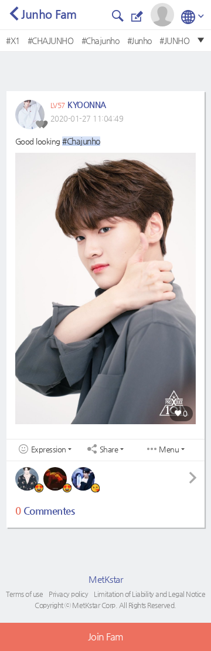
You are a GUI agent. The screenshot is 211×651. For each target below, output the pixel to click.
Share (109, 449)
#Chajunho (100, 40)
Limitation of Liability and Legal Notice (149, 594)
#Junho (139, 40)
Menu (169, 449)
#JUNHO (174, 40)
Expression (48, 449)
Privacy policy (68, 594)
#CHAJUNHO (51, 40)
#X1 (13, 40)
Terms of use (24, 594)
